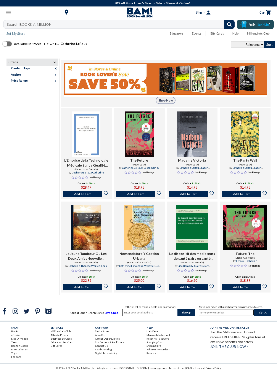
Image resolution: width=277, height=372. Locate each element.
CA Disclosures (195, 368)
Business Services (61, 338)
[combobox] (121, 24)
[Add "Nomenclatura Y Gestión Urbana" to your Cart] (139, 287)
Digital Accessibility (106, 353)
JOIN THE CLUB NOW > (229, 346)
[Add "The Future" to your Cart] (139, 194)
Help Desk (152, 331)
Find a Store (102, 331)
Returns (151, 353)
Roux (104, 265)
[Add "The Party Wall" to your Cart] (245, 194)
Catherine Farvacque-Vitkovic (136, 265)
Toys (14, 353)
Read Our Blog (103, 349)
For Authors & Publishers (109, 342)
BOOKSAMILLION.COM (133, 368)
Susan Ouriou (151, 167)
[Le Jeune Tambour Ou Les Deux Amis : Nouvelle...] (86, 227)
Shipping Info (154, 345)
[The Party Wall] (245, 134)
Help (235, 33)
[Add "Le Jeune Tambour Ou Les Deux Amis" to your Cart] (86, 287)
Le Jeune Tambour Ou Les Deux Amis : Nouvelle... (86, 255)
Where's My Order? (158, 349)
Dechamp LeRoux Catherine (88, 172)
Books (15, 331)
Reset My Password (158, 338)
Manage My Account (158, 335)
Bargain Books (19, 345)
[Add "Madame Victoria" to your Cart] (192, 194)
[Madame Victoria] (192, 134)
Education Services (62, 342)
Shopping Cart (154, 342)
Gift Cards (217, 33)
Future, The (245, 253)
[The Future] (139, 134)
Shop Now (165, 100)
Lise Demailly (185, 265)
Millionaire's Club (258, 33)
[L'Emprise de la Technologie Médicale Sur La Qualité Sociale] (86, 134)
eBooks (15, 335)
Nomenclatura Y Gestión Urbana (139, 255)
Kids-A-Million (19, 338)
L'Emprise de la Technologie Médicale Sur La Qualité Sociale (86, 163)
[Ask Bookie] (255, 24)
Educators (177, 33)
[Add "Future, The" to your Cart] (245, 287)
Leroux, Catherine (246, 260)
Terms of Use (176, 368)
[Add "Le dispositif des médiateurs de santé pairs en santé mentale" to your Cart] (192, 287)
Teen (14, 342)
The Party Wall (245, 160)
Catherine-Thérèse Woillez (84, 265)
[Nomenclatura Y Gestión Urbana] (139, 227)
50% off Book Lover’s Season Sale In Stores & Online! (141, 3)
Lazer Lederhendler (196, 169)
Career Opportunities (107, 338)
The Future (139, 160)
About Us (100, 335)
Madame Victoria (192, 160)
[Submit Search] (229, 24)
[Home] (138, 12)
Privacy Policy (213, 368)
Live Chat (111, 313)
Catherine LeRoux (132, 167)
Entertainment (19, 349)
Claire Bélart (201, 265)
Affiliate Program (60, 335)
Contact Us (101, 345)
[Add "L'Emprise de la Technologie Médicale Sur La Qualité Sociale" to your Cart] (86, 194)
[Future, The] (245, 227)
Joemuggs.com (158, 368)
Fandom (16, 356)
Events (196, 33)
